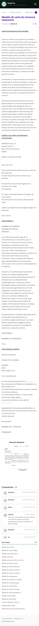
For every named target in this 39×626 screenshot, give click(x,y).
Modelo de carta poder (9, 599)
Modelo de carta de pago (9, 550)
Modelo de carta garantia (9, 576)
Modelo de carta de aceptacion (11, 592)
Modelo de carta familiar (9, 586)
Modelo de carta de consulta (10, 589)
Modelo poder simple (8, 605)
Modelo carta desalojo (9, 596)
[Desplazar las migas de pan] (36, 12)
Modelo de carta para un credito (12, 579)
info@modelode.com (8, 621)
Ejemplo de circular (8, 547)
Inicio (4, 12)
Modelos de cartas (15, 12)
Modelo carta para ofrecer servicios (13, 560)
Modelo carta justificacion (10, 553)
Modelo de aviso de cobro (10, 563)
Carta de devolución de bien (10, 602)
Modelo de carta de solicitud (10, 570)
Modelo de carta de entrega (10, 583)
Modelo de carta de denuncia (11, 566)
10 (35, 24)
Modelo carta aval (7, 557)
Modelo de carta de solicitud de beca (13, 609)
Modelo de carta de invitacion (11, 573)
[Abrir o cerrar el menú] (35, 4)
